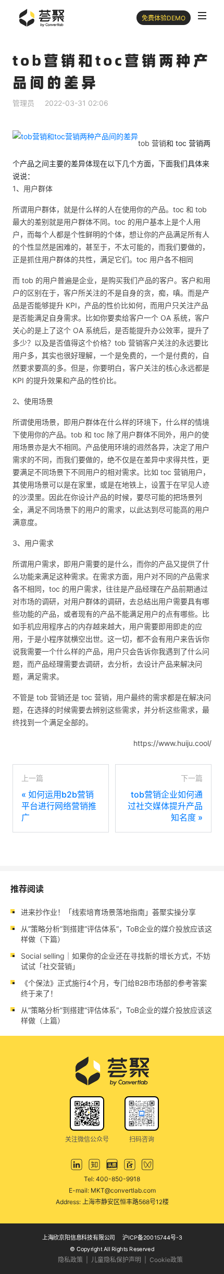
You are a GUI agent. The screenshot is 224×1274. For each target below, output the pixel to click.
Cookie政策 (166, 1260)
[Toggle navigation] (202, 15)
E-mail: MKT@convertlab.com (112, 1190)
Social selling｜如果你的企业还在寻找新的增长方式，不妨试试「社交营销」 (115, 961)
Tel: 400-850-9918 (112, 1179)
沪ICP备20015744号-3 (152, 1237)
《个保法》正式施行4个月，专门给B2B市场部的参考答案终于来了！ (114, 988)
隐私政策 (70, 1260)
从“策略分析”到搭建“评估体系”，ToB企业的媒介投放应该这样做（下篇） (116, 934)
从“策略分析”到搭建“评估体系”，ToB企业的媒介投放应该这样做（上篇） (116, 1015)
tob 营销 (152, 143)
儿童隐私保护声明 (116, 1260)
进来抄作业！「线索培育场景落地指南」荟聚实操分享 (108, 912)
